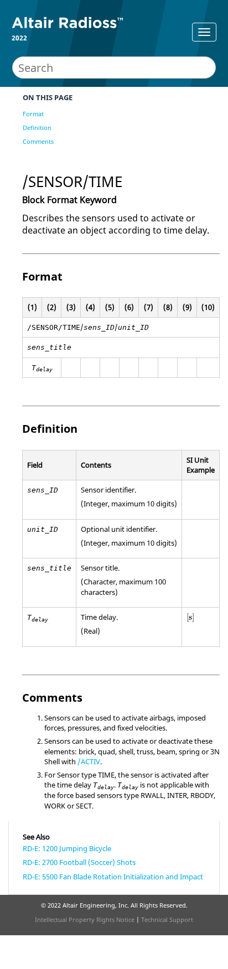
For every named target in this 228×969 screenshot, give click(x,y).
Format (33, 114)
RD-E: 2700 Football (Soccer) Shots (79, 862)
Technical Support (167, 919)
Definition (37, 127)
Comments (38, 141)
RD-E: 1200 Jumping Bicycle (67, 848)
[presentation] (190, 618)
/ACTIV (88, 761)
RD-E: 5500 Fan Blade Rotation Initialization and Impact (113, 877)
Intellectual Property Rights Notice (84, 919)
